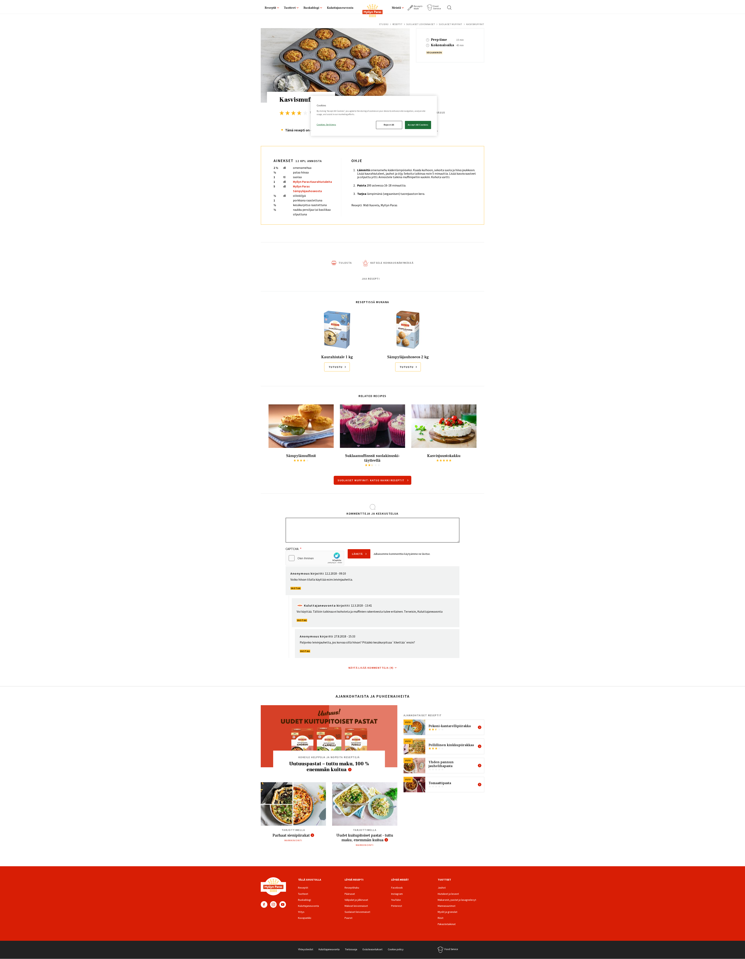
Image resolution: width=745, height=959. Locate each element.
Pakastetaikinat (447, 924)
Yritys (301, 912)
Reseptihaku (352, 887)
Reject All (389, 124)
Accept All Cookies (418, 124)
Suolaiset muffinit (450, 24)
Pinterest (396, 906)
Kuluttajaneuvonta (340, 8)
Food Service (437, 7)
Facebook (264, 904)
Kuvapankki (304, 918)
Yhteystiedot (305, 949)
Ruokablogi (311, 8)
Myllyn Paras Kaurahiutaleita (312, 182)
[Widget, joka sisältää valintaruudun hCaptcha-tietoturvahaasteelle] (315, 558)
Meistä (396, 8)
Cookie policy (396, 949)
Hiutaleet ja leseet (448, 894)
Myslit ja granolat (447, 912)
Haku (449, 7)
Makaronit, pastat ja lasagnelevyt (457, 900)
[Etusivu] (372, 11)
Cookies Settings (326, 124)
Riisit (440, 918)
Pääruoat (350, 894)
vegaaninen (434, 52)
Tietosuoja (351, 949)
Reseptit (270, 8)
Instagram (273, 904)
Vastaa (296, 588)
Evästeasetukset (372, 949)
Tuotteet (290, 8)
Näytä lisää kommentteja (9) (371, 667)
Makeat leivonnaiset (356, 906)
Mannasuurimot (446, 906)
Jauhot (442, 887)
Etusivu (384, 24)
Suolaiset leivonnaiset (420, 24)
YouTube (282, 904)
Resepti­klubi (418, 7)
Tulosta (345, 262)
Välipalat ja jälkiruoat (356, 900)
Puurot (348, 918)
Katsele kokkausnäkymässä (392, 262)
